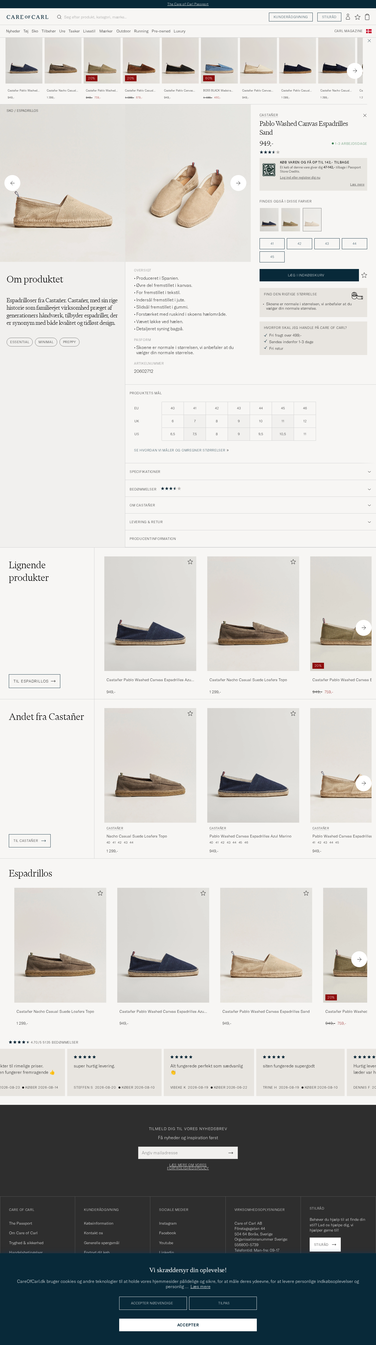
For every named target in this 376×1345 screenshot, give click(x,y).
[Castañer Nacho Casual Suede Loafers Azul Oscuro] (336, 87)
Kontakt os (93, 1232)
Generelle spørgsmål (101, 1242)
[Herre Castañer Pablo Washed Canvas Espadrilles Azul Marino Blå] (24, 61)
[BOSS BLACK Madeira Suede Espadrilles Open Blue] (219, 87)
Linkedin (166, 1252)
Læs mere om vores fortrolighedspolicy (188, 1166)
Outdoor (123, 31)
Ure (62, 31)
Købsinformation (98, 1223)
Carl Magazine (348, 31)
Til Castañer (26, 841)
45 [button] (272, 257)
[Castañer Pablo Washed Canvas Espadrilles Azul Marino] (24, 87)
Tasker (74, 31)
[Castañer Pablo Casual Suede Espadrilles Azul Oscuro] (297, 87)
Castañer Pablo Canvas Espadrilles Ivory (256, 91)
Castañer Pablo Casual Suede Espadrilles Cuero (140, 91)
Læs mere (357, 184)
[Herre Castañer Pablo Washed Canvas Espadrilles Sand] (266, 945)
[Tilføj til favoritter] (189, 562)
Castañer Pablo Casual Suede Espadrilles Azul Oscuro (295, 91)
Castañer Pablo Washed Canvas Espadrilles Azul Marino (23, 91)
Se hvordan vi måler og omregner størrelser (179, 450)
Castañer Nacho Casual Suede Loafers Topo (61, 91)
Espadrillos (27, 111)
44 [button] (354, 244)
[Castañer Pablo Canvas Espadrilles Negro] (180, 87)
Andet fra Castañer (46, 716)
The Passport (20, 1223)
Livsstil (89, 31)
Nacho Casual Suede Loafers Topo (137, 836)
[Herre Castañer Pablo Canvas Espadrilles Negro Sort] (180, 61)
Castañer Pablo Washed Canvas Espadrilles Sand (266, 1011)
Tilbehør (49, 31)
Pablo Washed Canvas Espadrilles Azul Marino (250, 836)
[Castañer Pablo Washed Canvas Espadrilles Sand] (266, 1006)
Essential (19, 342)
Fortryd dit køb (97, 1252)
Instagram (168, 1223)
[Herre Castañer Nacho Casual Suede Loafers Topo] (60, 945)
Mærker (106, 31)
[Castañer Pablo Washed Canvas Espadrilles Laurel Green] (102, 87)
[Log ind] (348, 17)
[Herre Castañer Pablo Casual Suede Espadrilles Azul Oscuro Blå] (297, 61)
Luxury (179, 31)
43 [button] (327, 244)
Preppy (69, 342)
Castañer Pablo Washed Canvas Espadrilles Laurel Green (102, 91)
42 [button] (299, 244)
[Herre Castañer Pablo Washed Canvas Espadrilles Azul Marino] (163, 945)
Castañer (269, 115)
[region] (188, 1072)
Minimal (46, 342)
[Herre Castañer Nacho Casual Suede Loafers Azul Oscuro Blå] (336, 61)
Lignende (29, 571)
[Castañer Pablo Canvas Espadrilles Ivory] (258, 87)
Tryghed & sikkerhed (26, 1242)
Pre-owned (161, 31)
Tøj (25, 31)
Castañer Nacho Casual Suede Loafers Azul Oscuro (335, 91)
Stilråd (329, 17)
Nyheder (13, 31)
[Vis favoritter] (357, 17)
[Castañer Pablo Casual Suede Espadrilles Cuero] (141, 87)
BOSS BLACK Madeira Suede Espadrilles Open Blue (218, 91)
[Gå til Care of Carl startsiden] (27, 17)
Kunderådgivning (291, 17)
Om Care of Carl (23, 1232)
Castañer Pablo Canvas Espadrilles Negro (178, 91)
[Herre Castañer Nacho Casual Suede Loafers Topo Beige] (63, 61)
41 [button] (272, 244)
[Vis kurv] (367, 17)
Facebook (167, 1232)
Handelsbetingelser (26, 1252)
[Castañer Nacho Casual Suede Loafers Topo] (63, 87)
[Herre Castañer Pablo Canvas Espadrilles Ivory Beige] (258, 61)
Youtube (166, 1242)
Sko (35, 31)
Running (141, 31)
